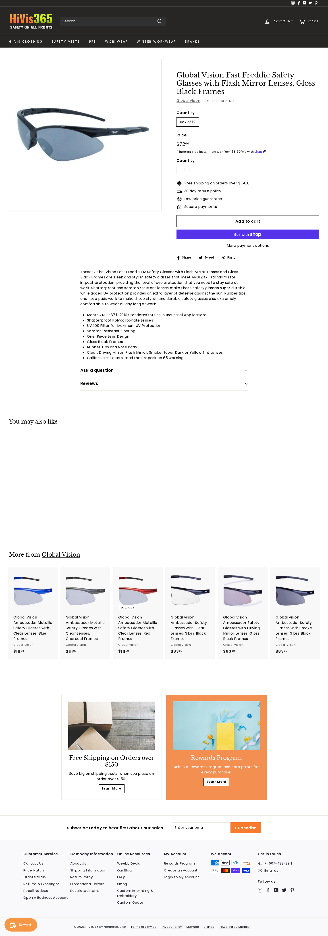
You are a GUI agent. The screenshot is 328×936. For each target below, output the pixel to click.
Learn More (111, 788)
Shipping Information (88, 870)
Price (181, 135)
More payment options (248, 245)
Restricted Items (85, 890)
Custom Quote (130, 902)
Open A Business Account (45, 897)
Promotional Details (87, 884)
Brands (192, 41)
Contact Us (33, 863)
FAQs (121, 877)
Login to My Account (181, 877)
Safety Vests (66, 41)
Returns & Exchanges (41, 884)
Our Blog (124, 870)
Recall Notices (35, 890)
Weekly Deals (128, 863)
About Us (78, 863)
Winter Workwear (156, 41)
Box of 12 (187, 122)
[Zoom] (85, 135)
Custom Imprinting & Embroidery (135, 893)
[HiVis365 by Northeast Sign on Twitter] (284, 890)
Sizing (122, 884)
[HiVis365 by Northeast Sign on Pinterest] (292, 890)
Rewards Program (179, 863)
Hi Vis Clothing (26, 41)
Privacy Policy (171, 927)
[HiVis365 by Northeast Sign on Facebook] (268, 890)
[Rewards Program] (216, 725)
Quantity (185, 112)
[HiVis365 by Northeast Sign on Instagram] (260, 890)
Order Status (34, 877)
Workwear (116, 41)
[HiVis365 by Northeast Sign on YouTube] (276, 890)
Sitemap (192, 927)
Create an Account (181, 870)
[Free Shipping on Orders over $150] (111, 726)
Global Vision (188, 100)
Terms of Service (143, 927)
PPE (92, 41)
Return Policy (81, 877)
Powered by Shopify (234, 927)
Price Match (33, 870)
